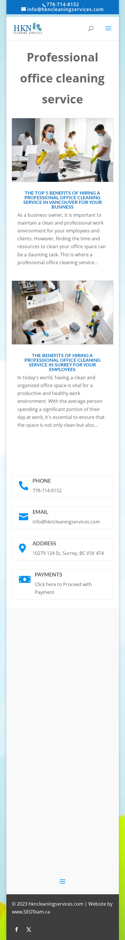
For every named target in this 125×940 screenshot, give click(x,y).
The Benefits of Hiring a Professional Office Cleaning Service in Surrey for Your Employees (62, 362)
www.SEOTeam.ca (31, 912)
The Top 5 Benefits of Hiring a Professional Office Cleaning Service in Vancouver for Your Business (62, 200)
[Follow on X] (28, 929)
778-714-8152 (63, 4)
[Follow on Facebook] (16, 929)
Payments (48, 575)
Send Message (86, 791)
